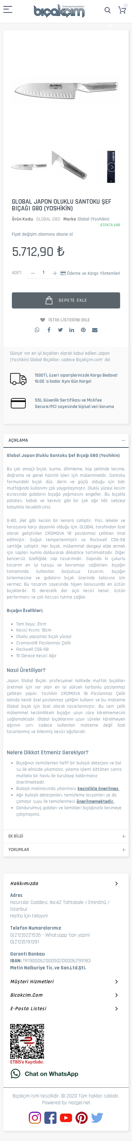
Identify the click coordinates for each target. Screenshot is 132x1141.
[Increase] (55, 273)
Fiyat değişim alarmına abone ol (42, 234)
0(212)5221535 (25, 935)
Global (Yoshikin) (93, 219)
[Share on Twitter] (60, 329)
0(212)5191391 (24, 942)
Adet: (17, 273)
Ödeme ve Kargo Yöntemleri (93, 273)
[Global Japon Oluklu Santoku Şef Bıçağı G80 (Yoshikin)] (29, 167)
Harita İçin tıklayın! (29, 916)
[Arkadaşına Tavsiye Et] (94, 329)
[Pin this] (83, 329)
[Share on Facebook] (48, 329)
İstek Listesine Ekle (69, 320)
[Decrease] (33, 273)
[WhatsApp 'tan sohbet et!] (66, 1073)
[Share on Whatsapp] (37, 329)
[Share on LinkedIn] (71, 329)
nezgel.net (79, 1103)
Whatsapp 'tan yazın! (67, 935)
